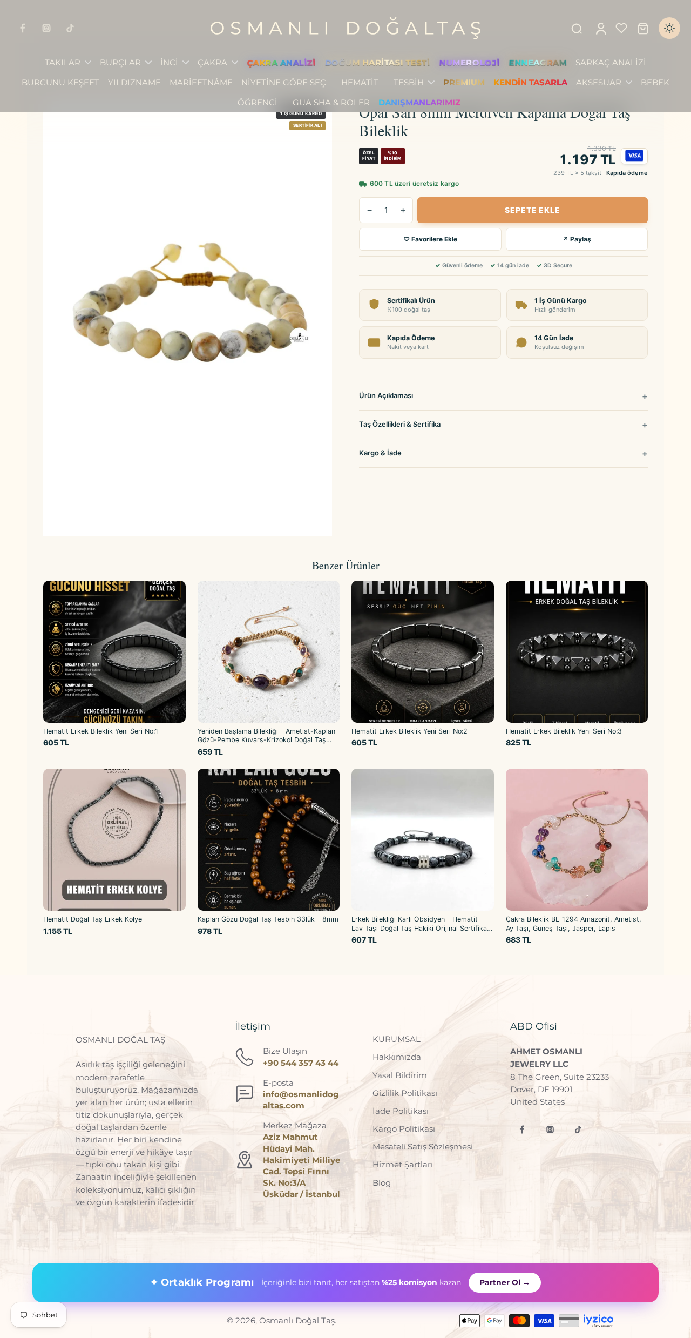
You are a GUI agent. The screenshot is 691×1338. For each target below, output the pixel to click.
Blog (381, 1183)
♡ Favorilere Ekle (430, 239)
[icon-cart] (642, 28)
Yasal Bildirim (399, 1075)
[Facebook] (23, 28)
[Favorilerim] (621, 28)
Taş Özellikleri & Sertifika (400, 424)
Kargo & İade (380, 452)
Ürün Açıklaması (386, 395)
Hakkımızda (396, 1057)
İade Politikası (400, 1111)
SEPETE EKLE (532, 209)
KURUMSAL (396, 1039)
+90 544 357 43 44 (300, 1063)
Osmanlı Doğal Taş (297, 1320)
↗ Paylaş (577, 239)
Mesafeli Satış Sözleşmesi (422, 1146)
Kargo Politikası (403, 1129)
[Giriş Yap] (600, 28)
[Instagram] (46, 28)
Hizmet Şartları (402, 1164)
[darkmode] (669, 28)
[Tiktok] (70, 28)
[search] (576, 28)
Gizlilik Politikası (404, 1093)
